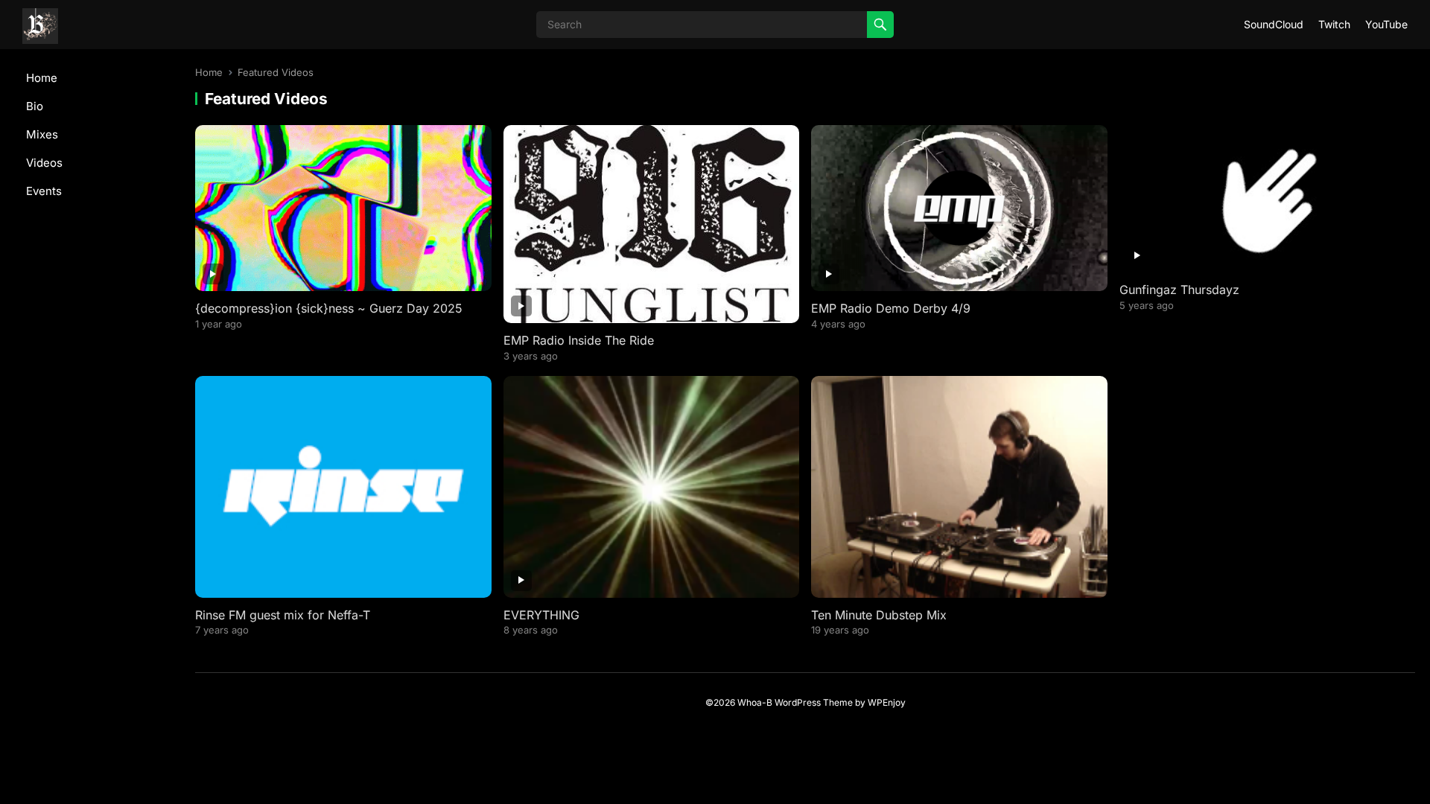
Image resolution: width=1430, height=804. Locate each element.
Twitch (1334, 24)
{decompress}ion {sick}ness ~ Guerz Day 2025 (329, 308)
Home (41, 78)
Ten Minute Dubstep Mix (879, 614)
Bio (34, 106)
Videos (44, 163)
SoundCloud (1273, 24)
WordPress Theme (814, 702)
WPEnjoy (887, 702)
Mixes (42, 134)
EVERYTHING (541, 614)
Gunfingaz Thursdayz (1179, 289)
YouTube (1386, 24)
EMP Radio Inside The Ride (578, 340)
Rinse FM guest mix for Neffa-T (282, 614)
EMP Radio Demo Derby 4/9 (890, 308)
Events (44, 191)
